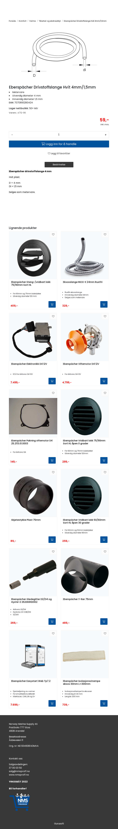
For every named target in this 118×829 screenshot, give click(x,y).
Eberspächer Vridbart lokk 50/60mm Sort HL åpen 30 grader (84, 521)
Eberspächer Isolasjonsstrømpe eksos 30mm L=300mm (81, 682)
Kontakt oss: (16, 758)
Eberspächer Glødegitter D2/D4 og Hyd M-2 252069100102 (31, 601)
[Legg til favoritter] (53, 234)
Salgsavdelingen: (18, 764)
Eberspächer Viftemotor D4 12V (81, 364)
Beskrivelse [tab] (59, 164)
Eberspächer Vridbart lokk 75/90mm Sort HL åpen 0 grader (84, 442)
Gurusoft (59, 823)
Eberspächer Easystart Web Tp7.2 (31, 681)
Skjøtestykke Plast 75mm (26, 520)
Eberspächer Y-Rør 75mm (78, 599)
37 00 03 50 (15, 767)
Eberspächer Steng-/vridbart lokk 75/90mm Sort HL (31, 283)
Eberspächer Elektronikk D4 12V (29, 364)
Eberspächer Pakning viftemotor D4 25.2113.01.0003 (32, 442)
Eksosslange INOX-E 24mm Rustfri (82, 282)
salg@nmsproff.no (19, 771)
